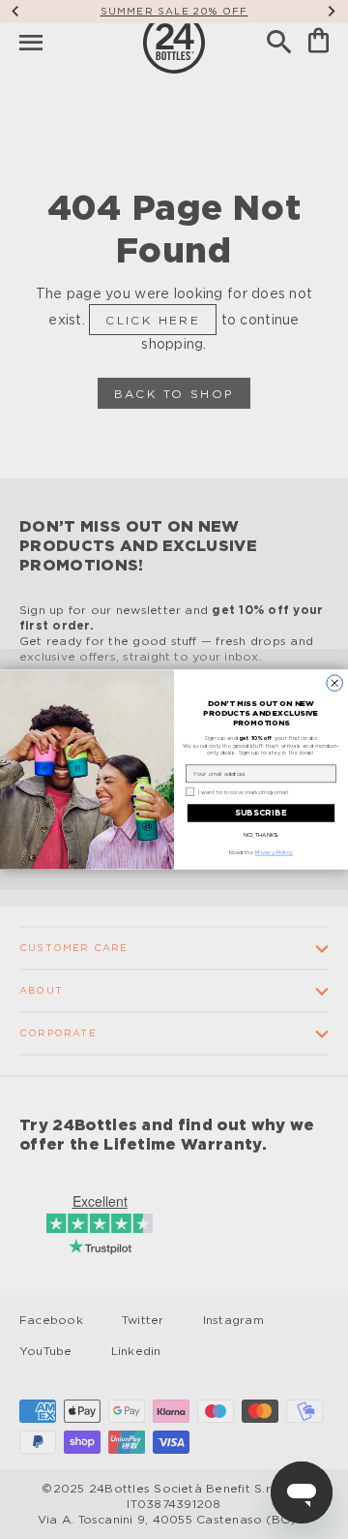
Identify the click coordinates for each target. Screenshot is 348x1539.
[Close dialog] (335, 683)
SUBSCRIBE (261, 812)
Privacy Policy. (274, 853)
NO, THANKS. (261, 836)
